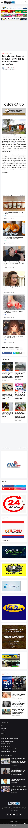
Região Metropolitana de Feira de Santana (10, 748)
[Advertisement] (14, 35)
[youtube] (14, 814)
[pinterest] (20, 814)
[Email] (20, 353)
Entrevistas (3, 728)
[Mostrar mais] (23, 353)
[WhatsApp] (17, 353)
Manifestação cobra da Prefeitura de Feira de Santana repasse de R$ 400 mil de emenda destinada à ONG (20, 395)
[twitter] (11, 814)
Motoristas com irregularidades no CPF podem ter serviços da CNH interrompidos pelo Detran (7, 395)
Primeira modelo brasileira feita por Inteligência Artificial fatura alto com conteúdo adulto (18, 695)
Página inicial (5, 53)
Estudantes (11, 347)
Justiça (3, 730)
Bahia (10, 53)
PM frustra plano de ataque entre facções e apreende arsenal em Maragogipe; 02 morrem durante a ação (18, 711)
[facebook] (7, 814)
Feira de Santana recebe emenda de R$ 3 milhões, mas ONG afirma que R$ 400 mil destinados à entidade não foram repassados (20, 416)
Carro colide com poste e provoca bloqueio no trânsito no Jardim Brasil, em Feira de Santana (20, 375)
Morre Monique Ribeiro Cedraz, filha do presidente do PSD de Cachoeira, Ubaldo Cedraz (19, 703)
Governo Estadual (6, 349)
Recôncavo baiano (5, 743)
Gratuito (12, 349)
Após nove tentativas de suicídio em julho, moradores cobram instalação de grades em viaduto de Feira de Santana (7, 376)
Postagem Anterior (6, 448)
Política (3, 736)
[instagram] (17, 814)
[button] (2, 2)
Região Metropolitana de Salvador (9, 751)
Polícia (2, 733)
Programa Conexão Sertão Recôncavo (9, 738)
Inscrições (17, 349)
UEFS (21, 349)
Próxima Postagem (22, 448)
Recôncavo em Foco (5, 746)
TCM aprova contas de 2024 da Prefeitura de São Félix (18, 780)
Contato (16, 821)
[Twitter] (14, 353)
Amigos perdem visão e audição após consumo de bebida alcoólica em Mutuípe (7, 414)
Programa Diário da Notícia (7, 741)
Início (11, 821)
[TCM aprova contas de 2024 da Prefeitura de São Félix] (5, 781)
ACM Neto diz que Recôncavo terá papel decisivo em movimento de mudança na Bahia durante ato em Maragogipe (18, 788)
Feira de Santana (18, 347)
